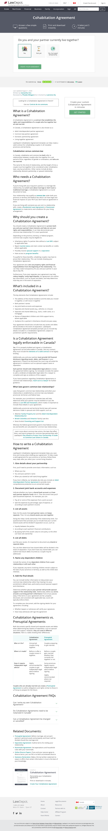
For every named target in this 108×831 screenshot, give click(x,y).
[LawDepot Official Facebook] (14, 813)
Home (43, 801)
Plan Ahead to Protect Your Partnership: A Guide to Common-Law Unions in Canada (40, 436)
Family (47, 9)
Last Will (49, 241)
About (43, 805)
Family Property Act (28, 414)
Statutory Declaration (22, 757)
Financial (27, 9)
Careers (57, 815)
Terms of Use (36, 823)
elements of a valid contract (39, 351)
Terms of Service (69, 827)
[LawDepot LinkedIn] (20, 813)
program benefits (32, 253)
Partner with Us (60, 808)
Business (38, 9)
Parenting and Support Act (34, 421)
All (75, 9)
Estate (6, 9)
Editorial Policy (58, 823)
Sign (69, 9)
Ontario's (33, 419)
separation (46, 251)
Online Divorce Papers (23, 752)
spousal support (32, 251)
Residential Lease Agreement (33, 207)
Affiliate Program (60, 812)
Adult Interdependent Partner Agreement (36, 481)
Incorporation (58, 9)
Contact (43, 808)
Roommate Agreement (23, 748)
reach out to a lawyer (40, 381)
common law (40, 195)
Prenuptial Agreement (48, 638)
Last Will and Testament (28, 403)
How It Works (45, 815)
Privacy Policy (48, 823)
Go (102, 9)
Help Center (44, 812)
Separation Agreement (23, 743)
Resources (58, 805)
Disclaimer (42, 823)
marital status (25, 246)
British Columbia (21, 419)
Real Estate (16, 9)
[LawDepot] (13, 2)
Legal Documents (60, 801)
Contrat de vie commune (39, 104)
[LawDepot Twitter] (17, 813)
